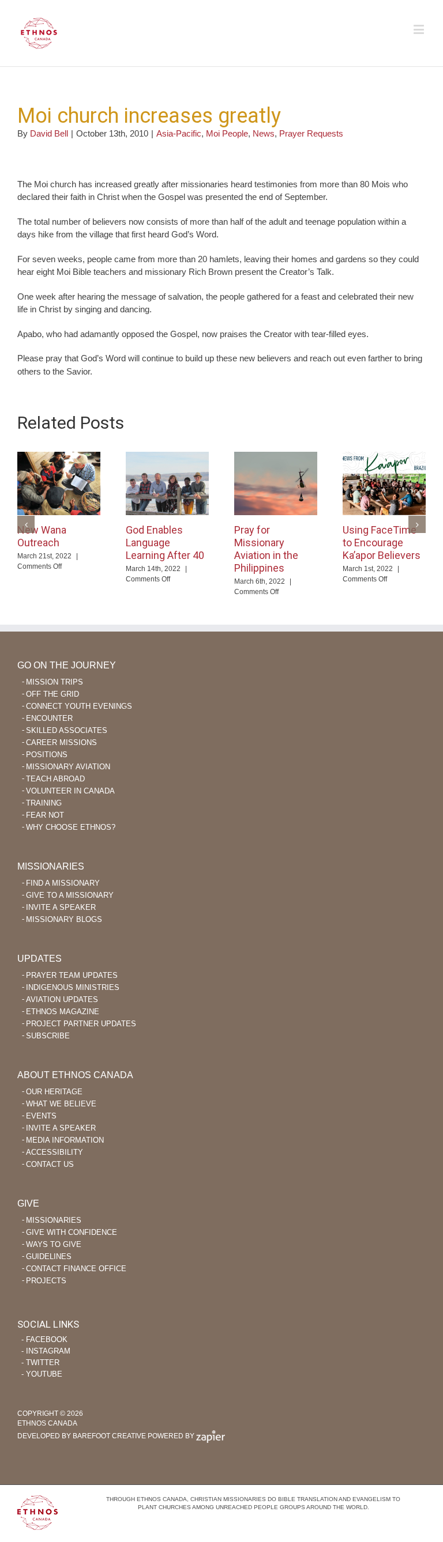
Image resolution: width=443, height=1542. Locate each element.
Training (44, 803)
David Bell (49, 133)
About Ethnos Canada (75, 1075)
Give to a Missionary (70, 895)
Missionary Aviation (68, 766)
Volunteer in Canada (70, 791)
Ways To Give (53, 1244)
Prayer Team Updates (72, 975)
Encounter (49, 718)
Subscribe (48, 1035)
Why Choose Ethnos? (70, 827)
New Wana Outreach (41, 536)
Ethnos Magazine (62, 1011)
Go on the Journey (66, 665)
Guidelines (49, 1256)
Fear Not (45, 815)
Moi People (227, 133)
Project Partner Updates (81, 1023)
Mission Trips (54, 682)
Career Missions (61, 742)
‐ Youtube (41, 1374)
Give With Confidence (71, 1232)
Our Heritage (54, 1091)
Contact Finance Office (76, 1268)
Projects (46, 1280)
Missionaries (50, 866)
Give (28, 1203)
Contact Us (50, 1164)
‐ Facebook (44, 1339)
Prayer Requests (311, 133)
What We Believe (61, 1103)
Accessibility (54, 1152)
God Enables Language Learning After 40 (165, 542)
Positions (46, 754)
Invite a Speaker (61, 907)
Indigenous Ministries (72, 987)
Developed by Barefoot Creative (81, 1436)
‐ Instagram (45, 1351)
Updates (39, 958)
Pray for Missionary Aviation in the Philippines (266, 549)
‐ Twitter (40, 1362)
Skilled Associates (66, 730)
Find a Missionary (63, 883)
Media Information (65, 1140)
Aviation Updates (62, 999)
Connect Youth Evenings (79, 706)
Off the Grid (52, 694)
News (264, 133)
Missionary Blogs (64, 919)
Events (41, 1116)
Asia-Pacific (178, 133)
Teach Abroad (55, 778)
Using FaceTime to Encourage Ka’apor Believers (382, 542)
